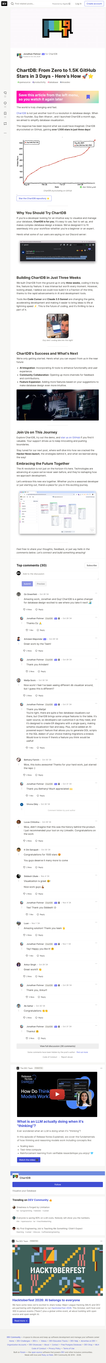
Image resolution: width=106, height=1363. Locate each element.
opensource (24, 82)
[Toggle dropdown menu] (96, 593)
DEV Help (74, 1341)
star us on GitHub (70, 437)
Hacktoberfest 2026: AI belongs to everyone (46, 1300)
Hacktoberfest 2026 (61, 1308)
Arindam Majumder (33, 639)
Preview (41, 584)
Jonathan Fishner (32, 54)
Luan (26, 923)
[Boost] (5, 123)
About (46, 1345)
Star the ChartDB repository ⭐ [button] (34, 198)
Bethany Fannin (31, 759)
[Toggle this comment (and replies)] (19, 599)
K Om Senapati (31, 849)
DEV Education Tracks (58, 1341)
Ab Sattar (28, 1006)
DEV (63, 1352)
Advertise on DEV (88, 1341)
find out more (82, 1052)
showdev (65, 82)
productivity (39, 82)
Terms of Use (68, 1348)
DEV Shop (88, 1345)
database (53, 82)
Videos (44, 1341)
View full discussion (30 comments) (57, 1046)
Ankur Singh (30, 964)
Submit (27, 584)
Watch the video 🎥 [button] (28, 1160)
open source (37, 1352)
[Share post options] (5, 133)
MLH (97, 1345)
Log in (78, 3)
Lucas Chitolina (31, 822)
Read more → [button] (20, 1320)
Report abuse (67, 1057)
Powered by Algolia (60, 4)
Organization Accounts (16, 1345)
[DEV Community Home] (4, 3)
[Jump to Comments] (5, 104)
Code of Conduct (50, 1057)
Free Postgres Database (71, 1345)
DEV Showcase (35, 1345)
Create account (94, 3)
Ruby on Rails (47, 1355)
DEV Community (38, 1200)
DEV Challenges (23, 1341)
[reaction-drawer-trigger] (5, 94)
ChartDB (53, 54)
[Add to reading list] (5, 115)
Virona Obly (32, 804)
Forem (22, 1352)
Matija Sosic (30, 680)
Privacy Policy (55, 1348)
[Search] (12, 3)
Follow (58, 1184)
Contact (55, 1345)
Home (11, 1341)
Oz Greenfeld (30, 594)
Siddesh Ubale (31, 876)
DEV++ (35, 1341)
